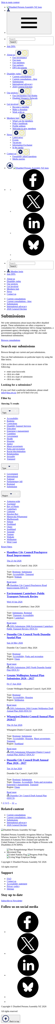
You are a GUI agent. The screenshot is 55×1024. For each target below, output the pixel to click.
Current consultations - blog (24, 79)
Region (5, 496)
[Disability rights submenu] (27, 72)
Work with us (18, 112)
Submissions (18, 81)
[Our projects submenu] (24, 91)
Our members (18, 62)
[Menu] (29, 23)
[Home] (24, 7)
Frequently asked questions (24, 156)
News (9, 134)
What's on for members (22, 121)
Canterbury (19, 618)
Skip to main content (10, 2)
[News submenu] (19, 133)
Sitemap (10, 889)
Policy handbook (20, 123)
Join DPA (11, 46)
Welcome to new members (24, 128)
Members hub (13, 118)
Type (4, 468)
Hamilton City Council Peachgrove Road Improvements (27, 554)
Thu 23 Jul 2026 (14, 561)
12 (13, 803)
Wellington (19, 700)
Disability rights (14, 74)
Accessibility (18, 574)
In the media (17, 147)
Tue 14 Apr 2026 (14, 768)
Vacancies (16, 142)
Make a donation (19, 109)
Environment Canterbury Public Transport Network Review (26, 595)
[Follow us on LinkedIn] (33, 233)
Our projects (12, 93)
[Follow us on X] (33, 211)
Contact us (11, 153)
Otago (17, 659)
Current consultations (21, 76)
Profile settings (19, 126)
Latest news (17, 137)
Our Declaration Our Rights (24, 95)
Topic (4, 413)
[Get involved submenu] (25, 102)
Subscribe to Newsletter (11, 900)
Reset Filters (6, 547)
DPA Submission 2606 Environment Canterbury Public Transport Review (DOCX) (30, 627)
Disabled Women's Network (25, 98)
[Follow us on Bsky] (33, 255)
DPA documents (19, 67)
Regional (16, 572)
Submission (27, 572)
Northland (18, 743)
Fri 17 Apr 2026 (14, 684)
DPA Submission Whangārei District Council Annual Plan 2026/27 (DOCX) (28, 753)
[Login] (8, 10)
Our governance (19, 57)
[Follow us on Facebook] (33, 189)
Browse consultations (10, 340)
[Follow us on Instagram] (14, 259)
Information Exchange (22, 145)
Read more (11, 582)
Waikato (18, 577)
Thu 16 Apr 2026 (14, 725)
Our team (16, 60)
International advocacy (22, 84)
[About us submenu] (22, 53)
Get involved (12, 104)
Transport (29, 574)
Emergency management (18, 784)
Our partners (18, 65)
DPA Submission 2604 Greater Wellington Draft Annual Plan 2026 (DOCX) (30, 709)
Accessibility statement (17, 884)
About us (11, 55)
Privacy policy (13, 886)
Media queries (18, 159)
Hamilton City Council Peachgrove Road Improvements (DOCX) (27, 586)
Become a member (20, 107)
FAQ (9, 879)
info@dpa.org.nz (8, 392)
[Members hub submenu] (26, 116)
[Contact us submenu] (23, 152)
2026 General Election (22, 86)
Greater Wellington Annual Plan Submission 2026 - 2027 (25, 677)
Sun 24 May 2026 (15, 643)
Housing (29, 697)
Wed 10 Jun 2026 (14, 602)
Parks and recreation (34, 656)
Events (15, 140)
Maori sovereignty (42, 738)
